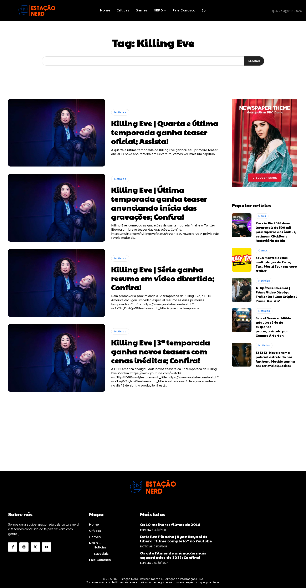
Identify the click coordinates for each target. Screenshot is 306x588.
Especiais (146, 530)
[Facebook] (12, 547)
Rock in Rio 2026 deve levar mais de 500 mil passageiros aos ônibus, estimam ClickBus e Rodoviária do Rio (276, 232)
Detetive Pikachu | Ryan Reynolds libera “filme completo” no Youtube (176, 539)
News (262, 216)
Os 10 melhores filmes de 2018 (170, 524)
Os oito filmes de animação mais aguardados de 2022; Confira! (173, 555)
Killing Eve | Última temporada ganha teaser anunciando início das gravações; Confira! (159, 203)
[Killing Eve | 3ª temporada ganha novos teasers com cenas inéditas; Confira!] (56, 358)
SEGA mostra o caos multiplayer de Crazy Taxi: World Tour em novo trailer (276, 264)
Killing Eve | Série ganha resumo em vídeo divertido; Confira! (162, 278)
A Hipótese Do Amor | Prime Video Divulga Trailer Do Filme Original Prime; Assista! (276, 294)
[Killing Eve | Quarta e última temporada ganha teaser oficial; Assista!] (56, 133)
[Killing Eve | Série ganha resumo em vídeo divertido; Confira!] (56, 283)
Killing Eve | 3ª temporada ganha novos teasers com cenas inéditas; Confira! (160, 351)
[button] (204, 10)
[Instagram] (24, 547)
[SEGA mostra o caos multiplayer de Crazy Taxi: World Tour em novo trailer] (241, 260)
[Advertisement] (153, 442)
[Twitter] (35, 547)
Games (263, 250)
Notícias (120, 112)
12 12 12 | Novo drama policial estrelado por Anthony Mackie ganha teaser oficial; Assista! (275, 359)
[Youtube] (46, 547)
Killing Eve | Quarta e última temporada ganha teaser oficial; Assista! (164, 132)
